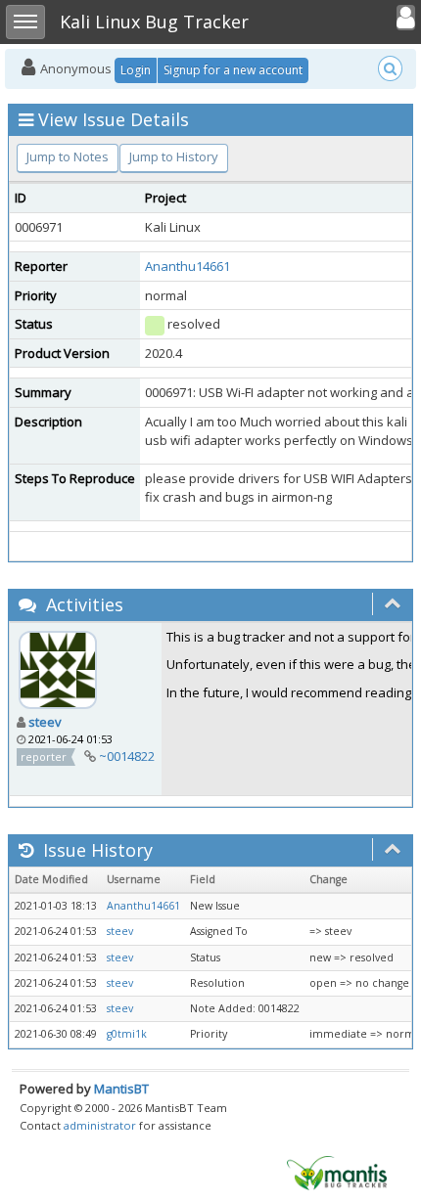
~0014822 (127, 756)
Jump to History (173, 156)
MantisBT (121, 1088)
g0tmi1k (127, 1034)
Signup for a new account (233, 70)
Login (135, 70)
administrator (100, 1125)
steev (45, 722)
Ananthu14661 (187, 266)
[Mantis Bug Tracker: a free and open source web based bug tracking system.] (337, 1171)
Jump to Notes (67, 156)
